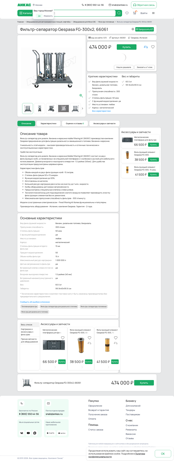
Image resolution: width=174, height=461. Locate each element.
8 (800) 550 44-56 (29, 413)
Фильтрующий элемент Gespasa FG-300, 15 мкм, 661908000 (145, 170)
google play (51, 433)
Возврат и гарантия (98, 410)
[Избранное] (127, 13)
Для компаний (133, 405)
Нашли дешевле (123, 67)
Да (39, 16)
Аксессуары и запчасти (104, 123)
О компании (132, 425)
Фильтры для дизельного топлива (34, 312)
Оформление (95, 405)
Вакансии (131, 433)
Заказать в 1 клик (144, 67)
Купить (127, 47)
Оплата (92, 418)
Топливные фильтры (29, 306)
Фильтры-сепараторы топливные (94, 306)
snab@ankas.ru (120, 4)
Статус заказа (95, 429)
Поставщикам (133, 414)
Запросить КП (146, 29)
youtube (28, 433)
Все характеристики (101, 111)
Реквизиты (131, 429)
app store (62, 433)
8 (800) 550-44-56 (94, 4)
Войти (144, 13)
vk (21, 433)
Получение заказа (97, 414)
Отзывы (130, 438)
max (35, 433)
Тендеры (130, 410)
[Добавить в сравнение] (145, 47)
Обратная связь (146, 5)
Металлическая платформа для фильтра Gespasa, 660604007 (145, 140)
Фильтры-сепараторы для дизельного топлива (59, 306)
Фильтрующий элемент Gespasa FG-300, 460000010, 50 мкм (144, 155)
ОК (163, 454)
